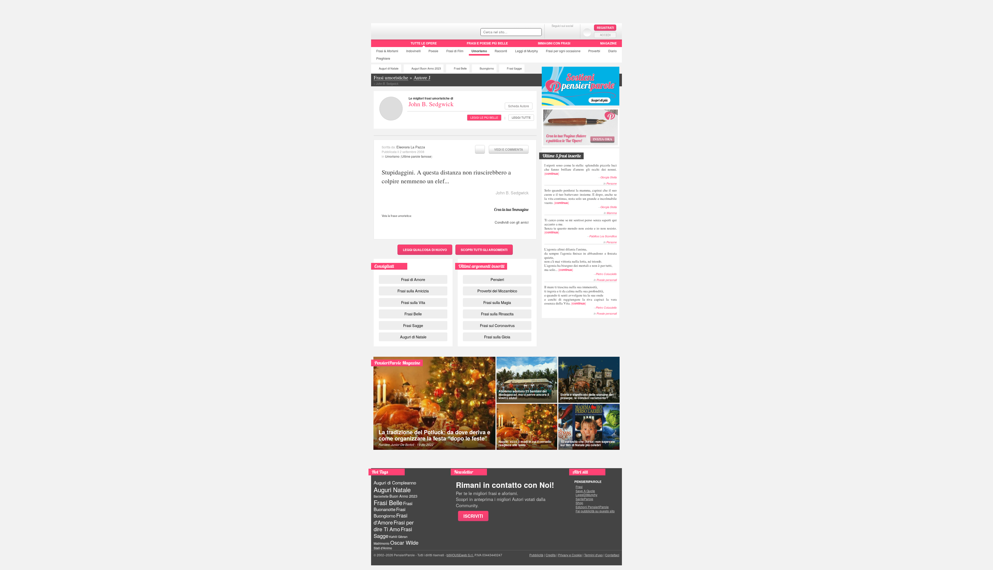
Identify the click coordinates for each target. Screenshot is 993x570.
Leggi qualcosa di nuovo (425, 249)
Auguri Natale (392, 489)
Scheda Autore (518, 106)
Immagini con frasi (554, 43)
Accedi (605, 35)
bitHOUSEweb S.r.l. (460, 555)
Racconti (501, 51)
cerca (526, 32)
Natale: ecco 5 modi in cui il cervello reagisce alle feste (525, 443)
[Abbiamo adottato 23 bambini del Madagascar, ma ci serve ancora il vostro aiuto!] (526, 380)
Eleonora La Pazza (410, 147)
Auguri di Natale (388, 68)
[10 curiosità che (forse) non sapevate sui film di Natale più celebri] (589, 427)
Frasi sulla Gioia (497, 336)
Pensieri (497, 279)
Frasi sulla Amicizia (413, 290)
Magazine (608, 43)
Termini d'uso (593, 555)
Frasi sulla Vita (413, 302)
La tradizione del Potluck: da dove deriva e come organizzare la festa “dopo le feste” (434, 435)
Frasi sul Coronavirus (497, 325)
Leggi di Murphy (526, 51)
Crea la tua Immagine (511, 209)
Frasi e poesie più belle (487, 43)
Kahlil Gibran (398, 536)
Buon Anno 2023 (403, 496)
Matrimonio (381, 543)
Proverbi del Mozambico (497, 290)
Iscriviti (473, 516)
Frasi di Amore (413, 279)
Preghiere (383, 58)
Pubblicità (536, 555)
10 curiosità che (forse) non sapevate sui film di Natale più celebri (587, 443)
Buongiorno (487, 68)
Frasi (387, 51)
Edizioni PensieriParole (592, 507)
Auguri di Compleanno (395, 483)
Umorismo (479, 51)
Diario (612, 51)
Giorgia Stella (608, 177)
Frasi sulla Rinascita (497, 313)
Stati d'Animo (383, 548)
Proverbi (594, 51)
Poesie (433, 51)
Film (454, 51)
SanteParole (584, 499)
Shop (579, 503)
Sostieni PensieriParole (580, 86)
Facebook (552, 32)
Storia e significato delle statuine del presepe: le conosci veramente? (586, 396)
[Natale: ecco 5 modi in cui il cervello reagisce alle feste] (526, 427)
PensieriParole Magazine (397, 363)
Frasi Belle (460, 68)
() (580, 169)
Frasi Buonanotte (393, 506)
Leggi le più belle (484, 117)
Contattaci (612, 555)
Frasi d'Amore (390, 519)
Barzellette (381, 496)
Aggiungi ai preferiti (480, 149)
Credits (551, 555)
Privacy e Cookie (570, 555)
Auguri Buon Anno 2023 (426, 68)
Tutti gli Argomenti (484, 249)
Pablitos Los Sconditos (603, 236)
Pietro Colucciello (606, 274)
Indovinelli (413, 51)
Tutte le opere (424, 43)
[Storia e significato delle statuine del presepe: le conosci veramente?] (589, 380)
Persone (611, 183)
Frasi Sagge (514, 68)
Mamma (612, 213)
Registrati (605, 28)
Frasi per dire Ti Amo (394, 526)
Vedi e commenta (508, 149)
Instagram (573, 32)
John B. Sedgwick (431, 104)
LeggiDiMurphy (586, 495)
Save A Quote (585, 491)
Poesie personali (607, 280)
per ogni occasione (563, 51)
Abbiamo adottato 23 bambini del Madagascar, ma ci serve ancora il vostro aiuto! (524, 394)
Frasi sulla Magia (497, 302)
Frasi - (406, 31)
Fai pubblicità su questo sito (595, 511)
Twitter (562, 32)
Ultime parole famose (416, 156)
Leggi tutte (521, 117)
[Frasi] (378, 45)
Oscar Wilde (404, 542)
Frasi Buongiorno (389, 512)
